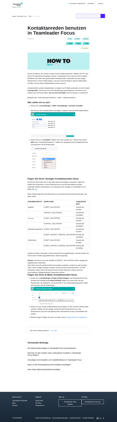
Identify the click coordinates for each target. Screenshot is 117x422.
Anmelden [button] (91, 3)
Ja (52, 330)
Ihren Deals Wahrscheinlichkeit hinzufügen (44, 369)
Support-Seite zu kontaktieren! (76, 317)
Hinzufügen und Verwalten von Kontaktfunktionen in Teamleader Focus (55, 360)
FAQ (30, 16)
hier (36, 189)
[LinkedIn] (100, 418)
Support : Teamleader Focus (19, 16)
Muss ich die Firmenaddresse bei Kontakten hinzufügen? (49, 365)
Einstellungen (37, 16)
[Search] (103, 16)
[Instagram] (97, 418)
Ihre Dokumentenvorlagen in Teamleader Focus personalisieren (52, 348)
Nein (55, 330)
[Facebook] (103, 418)
